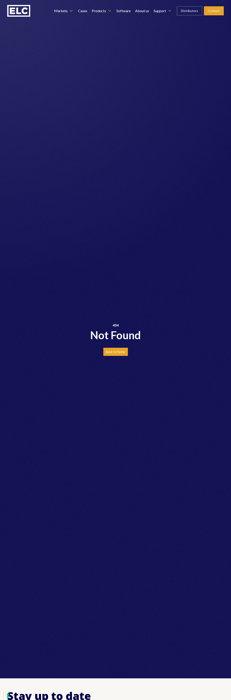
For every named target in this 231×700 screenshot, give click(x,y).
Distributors (189, 11)
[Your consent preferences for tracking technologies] (8, 695)
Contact (214, 11)
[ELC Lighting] (18, 11)
